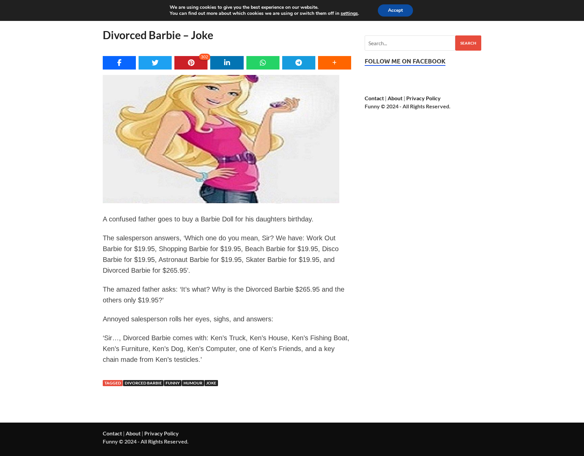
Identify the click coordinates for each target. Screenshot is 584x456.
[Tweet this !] (155, 63)
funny (173, 382)
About (395, 98)
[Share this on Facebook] (119, 63)
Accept (395, 10)
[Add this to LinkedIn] (226, 63)
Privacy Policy (423, 98)
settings (349, 13)
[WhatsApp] (262, 63)
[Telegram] (298, 63)
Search (468, 43)
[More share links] (334, 63)
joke (211, 382)
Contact (374, 98)
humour (193, 382)
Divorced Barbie (143, 382)
